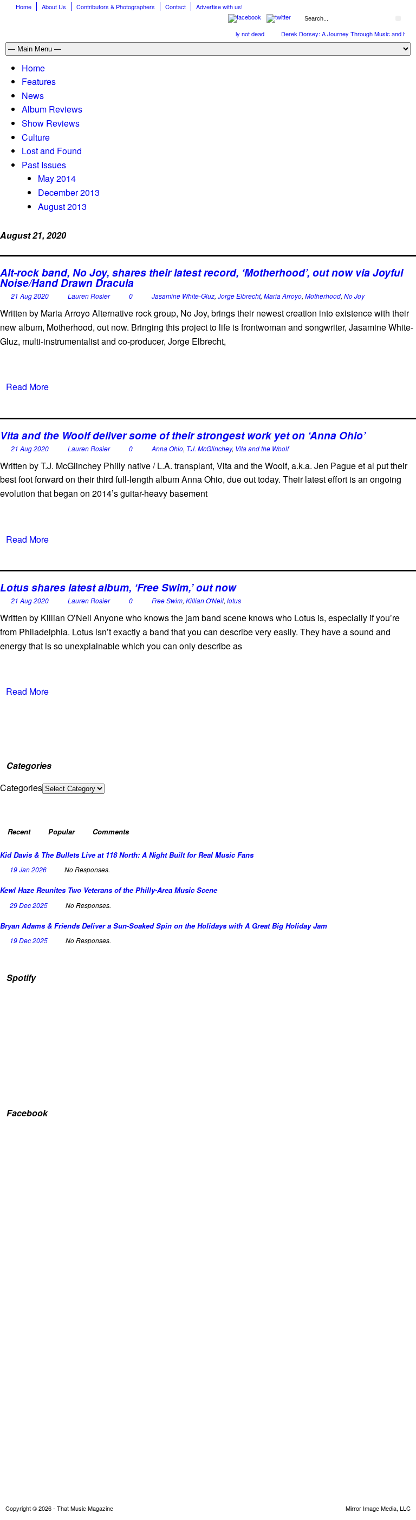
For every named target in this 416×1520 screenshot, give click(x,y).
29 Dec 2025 (29, 905)
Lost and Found (52, 150)
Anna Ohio (167, 448)
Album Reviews (52, 109)
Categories (21, 787)
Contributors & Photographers (115, 6)
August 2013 (62, 206)
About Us (54, 6)
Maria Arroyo (283, 295)
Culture (36, 137)
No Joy (354, 295)
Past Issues (44, 165)
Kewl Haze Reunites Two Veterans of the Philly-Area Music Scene (108, 890)
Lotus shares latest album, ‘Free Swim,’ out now (118, 587)
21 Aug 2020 (30, 295)
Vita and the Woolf (262, 448)
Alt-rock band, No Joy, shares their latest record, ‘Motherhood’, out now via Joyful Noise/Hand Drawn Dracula (201, 277)
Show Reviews (51, 123)
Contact (175, 6)
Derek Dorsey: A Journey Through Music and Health (340, 33)
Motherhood (323, 295)
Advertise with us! (219, 6)
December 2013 (69, 192)
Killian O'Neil (205, 600)
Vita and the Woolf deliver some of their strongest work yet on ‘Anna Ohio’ (183, 435)
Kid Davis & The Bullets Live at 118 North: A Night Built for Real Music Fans (126, 855)
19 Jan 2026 (28, 869)
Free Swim (167, 600)
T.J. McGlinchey (209, 448)
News (33, 95)
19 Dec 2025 (29, 940)
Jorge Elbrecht (239, 295)
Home (23, 6)
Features (39, 81)
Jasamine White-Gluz (183, 295)
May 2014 (57, 178)
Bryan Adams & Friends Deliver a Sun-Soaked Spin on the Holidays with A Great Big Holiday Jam (163, 925)
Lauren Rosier (89, 295)
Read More (27, 386)
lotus (234, 600)
